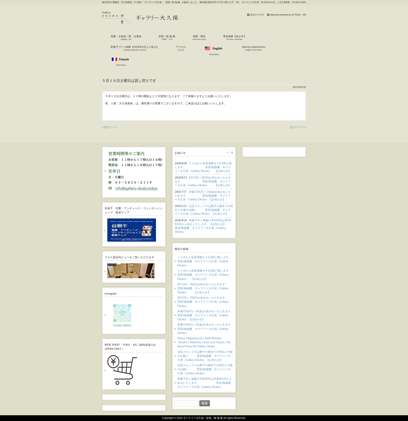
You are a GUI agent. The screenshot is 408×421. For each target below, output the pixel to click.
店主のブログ (257, 14)
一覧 (231, 152)
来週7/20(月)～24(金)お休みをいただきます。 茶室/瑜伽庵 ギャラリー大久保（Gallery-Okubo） (205, 328)
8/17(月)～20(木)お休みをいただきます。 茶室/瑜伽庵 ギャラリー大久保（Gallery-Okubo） (205, 301)
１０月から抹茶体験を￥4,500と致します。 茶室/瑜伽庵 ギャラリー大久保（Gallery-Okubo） (205, 261)
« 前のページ (110, 127)
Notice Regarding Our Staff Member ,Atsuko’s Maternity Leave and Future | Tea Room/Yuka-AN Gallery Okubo (204, 342)
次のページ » (298, 127)
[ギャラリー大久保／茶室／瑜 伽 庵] (140, 22)
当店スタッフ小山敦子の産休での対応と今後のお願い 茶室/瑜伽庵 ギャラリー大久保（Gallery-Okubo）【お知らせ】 (205, 355)
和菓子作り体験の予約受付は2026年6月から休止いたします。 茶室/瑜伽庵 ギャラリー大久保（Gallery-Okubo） (205, 382)
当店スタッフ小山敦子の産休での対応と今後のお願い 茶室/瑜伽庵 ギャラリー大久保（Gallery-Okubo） (205, 369)
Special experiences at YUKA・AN (288, 14)
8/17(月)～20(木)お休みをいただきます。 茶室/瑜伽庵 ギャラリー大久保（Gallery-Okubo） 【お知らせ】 (205, 288)
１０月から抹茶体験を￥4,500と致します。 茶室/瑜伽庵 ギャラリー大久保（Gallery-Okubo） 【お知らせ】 (205, 274)
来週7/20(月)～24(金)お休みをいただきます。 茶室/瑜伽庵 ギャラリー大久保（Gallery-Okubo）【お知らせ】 (205, 315)
